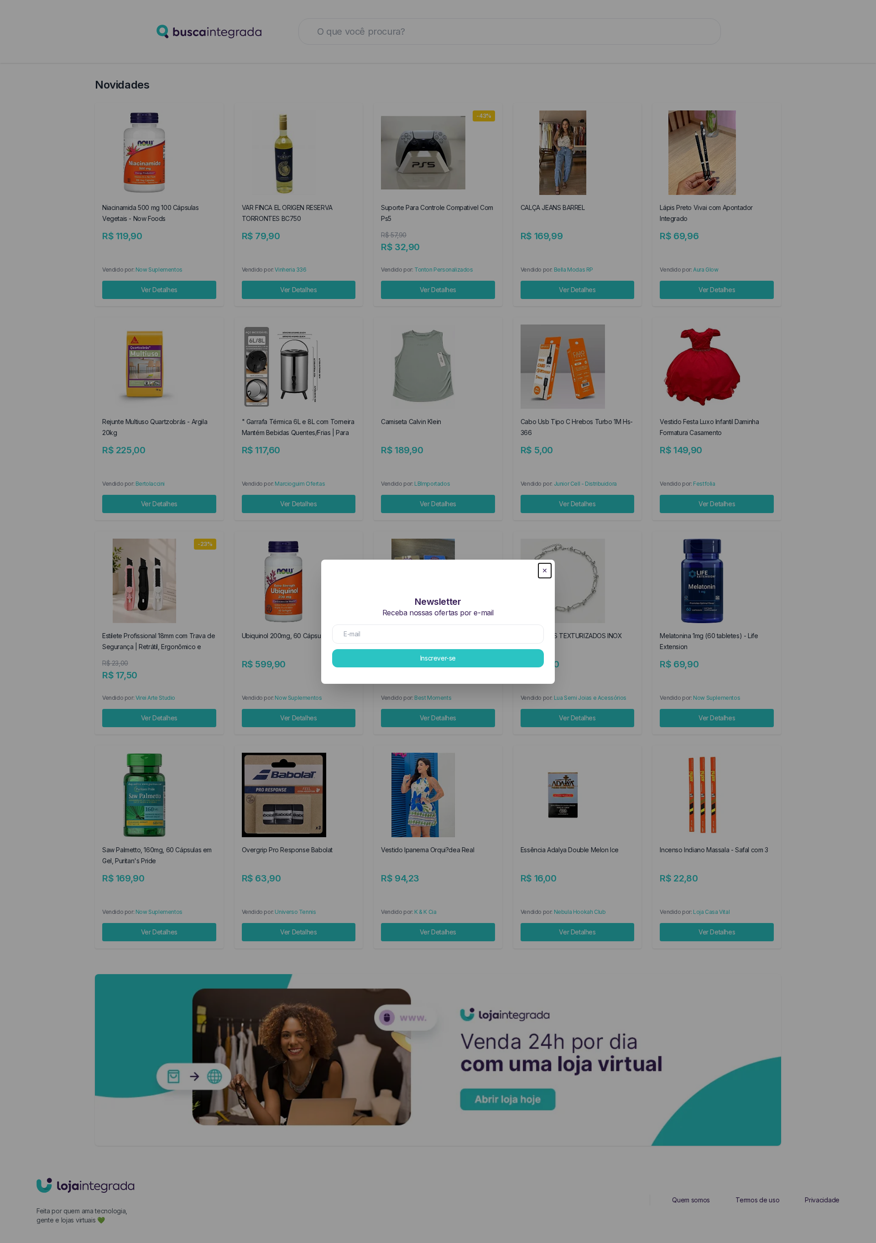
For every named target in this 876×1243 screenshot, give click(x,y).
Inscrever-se (438, 658)
